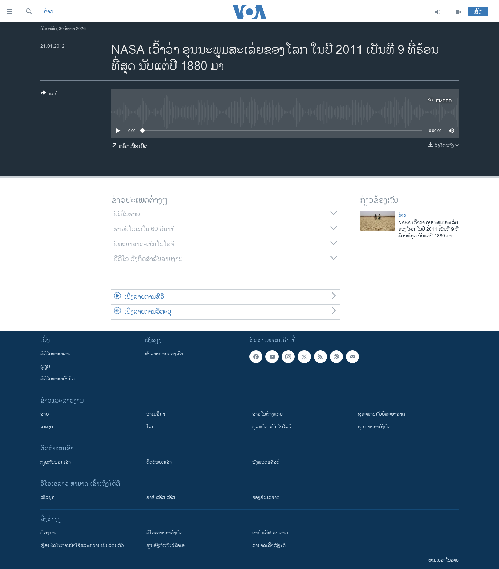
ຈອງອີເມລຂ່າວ (266, 497)
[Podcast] (336, 356)
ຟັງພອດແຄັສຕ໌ (265, 462)
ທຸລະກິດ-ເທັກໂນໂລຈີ (271, 426)
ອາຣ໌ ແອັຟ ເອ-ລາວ (270, 532)
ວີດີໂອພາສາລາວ (56, 353)
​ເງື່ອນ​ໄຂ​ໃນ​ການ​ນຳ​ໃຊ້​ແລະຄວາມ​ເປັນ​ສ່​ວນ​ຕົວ (82, 545)
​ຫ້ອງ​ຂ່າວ (49, 532)
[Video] (458, 12)
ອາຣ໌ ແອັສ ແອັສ (160, 497)
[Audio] (437, 12)
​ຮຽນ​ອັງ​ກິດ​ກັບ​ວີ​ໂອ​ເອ (165, 545)
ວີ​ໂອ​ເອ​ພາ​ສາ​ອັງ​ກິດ (164, 532)
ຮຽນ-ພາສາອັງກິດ (374, 426)
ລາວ (44, 414)
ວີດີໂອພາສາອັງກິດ (57, 379)
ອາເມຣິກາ (155, 414)
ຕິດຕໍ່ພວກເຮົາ (159, 462)
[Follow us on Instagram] (288, 356)
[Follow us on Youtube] (271, 356)
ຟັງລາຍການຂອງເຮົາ (164, 353)
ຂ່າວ (48, 12)
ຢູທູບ (45, 366)
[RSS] (320, 356)
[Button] (49, 95)
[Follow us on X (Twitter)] (304, 356)
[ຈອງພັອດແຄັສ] (352, 356)
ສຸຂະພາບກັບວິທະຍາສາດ (381, 414)
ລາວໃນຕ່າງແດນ (267, 414)
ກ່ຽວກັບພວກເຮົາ (55, 462)
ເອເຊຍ (46, 426)
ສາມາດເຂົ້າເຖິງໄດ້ (269, 545)
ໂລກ (150, 426)
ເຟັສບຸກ (47, 497)
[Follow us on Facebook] (256, 356)
